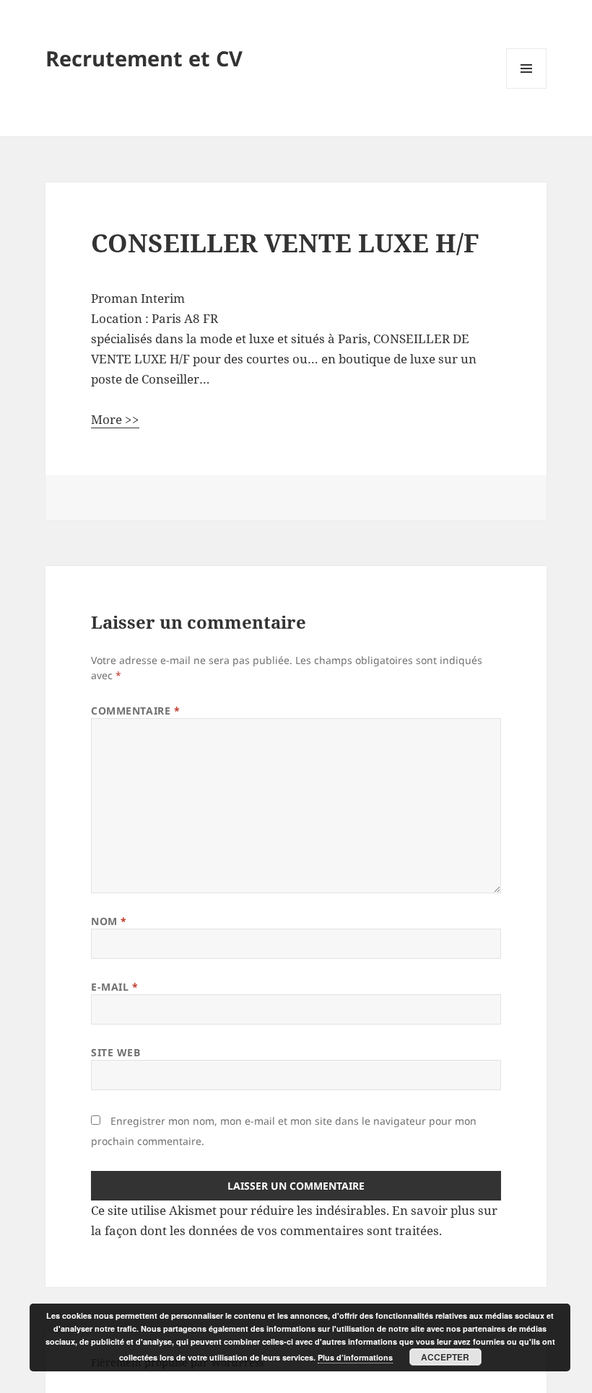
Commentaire (135, 710)
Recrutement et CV (144, 58)
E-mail (114, 987)
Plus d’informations (355, 1357)
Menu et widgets (527, 88)
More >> (115, 419)
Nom (109, 921)
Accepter (445, 1356)
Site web (115, 1052)
